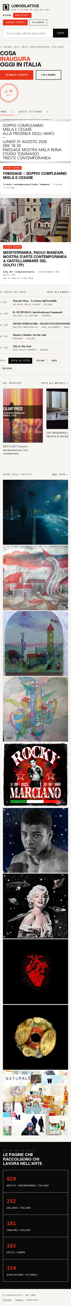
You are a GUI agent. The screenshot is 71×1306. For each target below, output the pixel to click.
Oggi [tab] (7, 111)
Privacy (7, 1300)
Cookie (19, 1300)
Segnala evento (15, 22)
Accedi (7, 15)
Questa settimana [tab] (33, 111)
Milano (41, 360)
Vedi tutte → (60, 474)
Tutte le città (20, 360)
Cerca (60, 33)
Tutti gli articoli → (54, 383)
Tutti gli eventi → (59, 292)
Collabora (38, 22)
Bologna (7, 368)
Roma (54, 360)
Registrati (22, 15)
